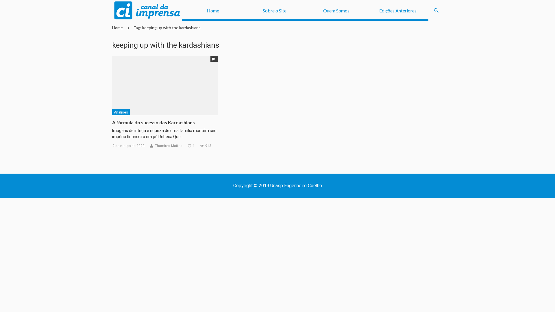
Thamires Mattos (168, 146)
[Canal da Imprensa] (147, 10)
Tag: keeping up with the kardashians (167, 27)
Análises (121, 112)
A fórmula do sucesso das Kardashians (153, 122)
